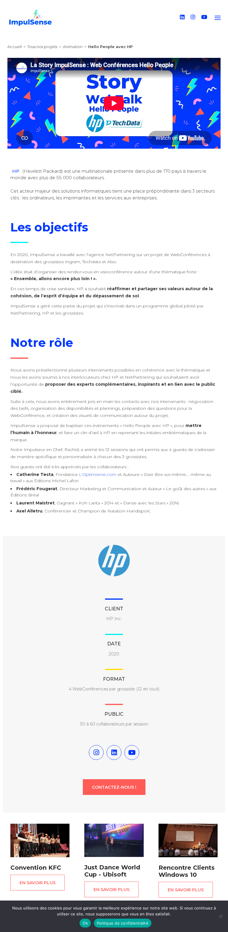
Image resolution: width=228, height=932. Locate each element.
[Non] (221, 916)
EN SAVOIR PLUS (38, 882)
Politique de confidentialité (122, 923)
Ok (85, 923)
